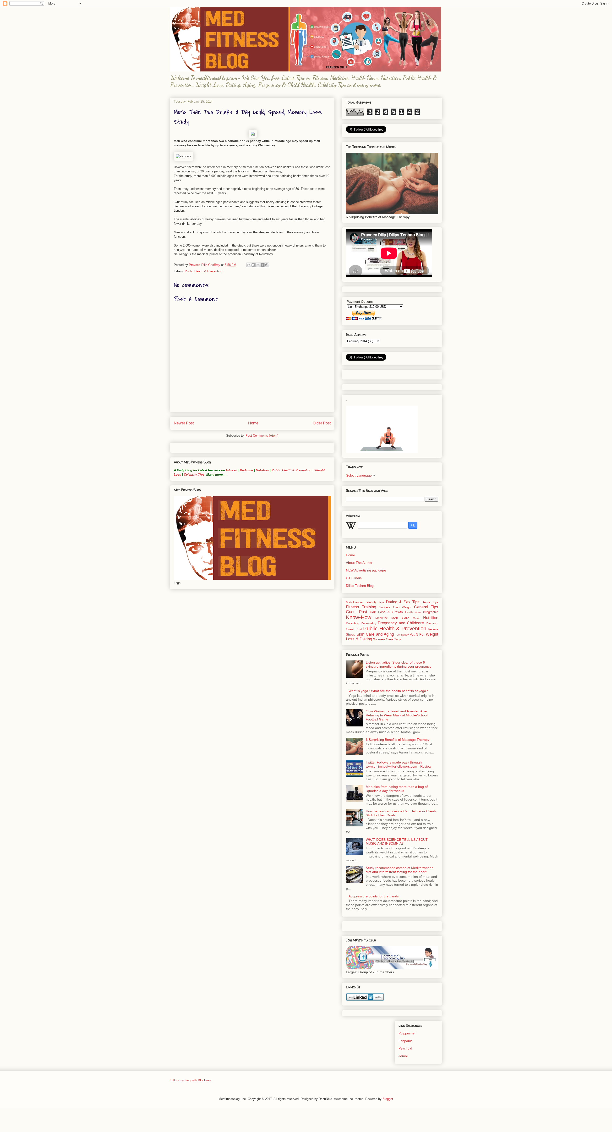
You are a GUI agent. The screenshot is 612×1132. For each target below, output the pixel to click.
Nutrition (262, 470)
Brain (349, 602)
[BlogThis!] (253, 265)
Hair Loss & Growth (386, 612)
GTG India (354, 578)
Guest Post (356, 612)
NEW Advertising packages (366, 570)
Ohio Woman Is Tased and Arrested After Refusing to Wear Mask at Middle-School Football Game (396, 715)
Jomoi (403, 1056)
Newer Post (184, 423)
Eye (435, 602)
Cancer (358, 602)
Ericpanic (405, 1041)
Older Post (322, 423)
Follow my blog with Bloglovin (190, 1080)
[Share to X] (257, 265)
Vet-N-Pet (417, 634)
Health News (413, 612)
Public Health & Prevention (203, 271)
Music (416, 618)
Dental (426, 602)
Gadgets (384, 607)
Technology (402, 634)
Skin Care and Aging (375, 634)
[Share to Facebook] (262, 265)
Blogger (387, 1099)
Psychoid (405, 1048)
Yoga (397, 639)
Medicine (246, 470)
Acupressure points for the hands (374, 896)
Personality (368, 623)
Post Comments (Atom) (262, 435)
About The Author (359, 563)
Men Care (400, 618)
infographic (430, 612)
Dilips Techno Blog (360, 586)
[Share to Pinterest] (266, 265)
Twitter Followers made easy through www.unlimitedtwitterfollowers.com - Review (398, 764)
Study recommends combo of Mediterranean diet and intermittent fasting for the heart (399, 870)
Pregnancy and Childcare (401, 623)
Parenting (352, 623)
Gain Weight (402, 607)
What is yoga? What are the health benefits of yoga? (388, 691)
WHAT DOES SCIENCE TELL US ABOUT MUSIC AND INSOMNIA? (397, 842)
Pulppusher (407, 1033)
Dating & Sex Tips (403, 602)
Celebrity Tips (194, 474)
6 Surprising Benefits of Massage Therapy (397, 740)
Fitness (231, 470)
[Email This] (248, 265)
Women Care (383, 639)
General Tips (426, 607)
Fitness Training (361, 607)
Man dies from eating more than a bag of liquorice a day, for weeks (397, 789)
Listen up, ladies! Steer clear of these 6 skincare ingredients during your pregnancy (398, 664)
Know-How (358, 617)
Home (253, 423)
